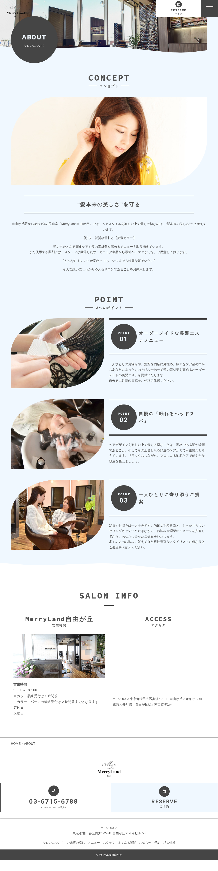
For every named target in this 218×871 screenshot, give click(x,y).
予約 (157, 842)
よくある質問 (127, 842)
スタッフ (109, 842)
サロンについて (53, 842)
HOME (16, 743)
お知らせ (145, 842)
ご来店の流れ (76, 842)
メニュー (94, 842)
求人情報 (169, 842)
